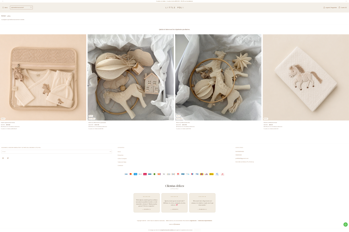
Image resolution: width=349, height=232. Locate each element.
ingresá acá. (193, 220)
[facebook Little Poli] (8, 158)
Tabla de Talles (122, 162)
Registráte (334, 7)
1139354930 (238, 155)
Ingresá (328, 7)
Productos (120, 155)
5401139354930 (239, 151)
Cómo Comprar (122, 158)
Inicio (119, 151)
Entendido (197, 230)
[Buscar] (31, 7)
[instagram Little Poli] (3, 158)
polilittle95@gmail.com (241, 158)
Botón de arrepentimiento (205, 220)
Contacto (120, 165)
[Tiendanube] (174, 224)
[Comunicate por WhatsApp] (346, 224)
